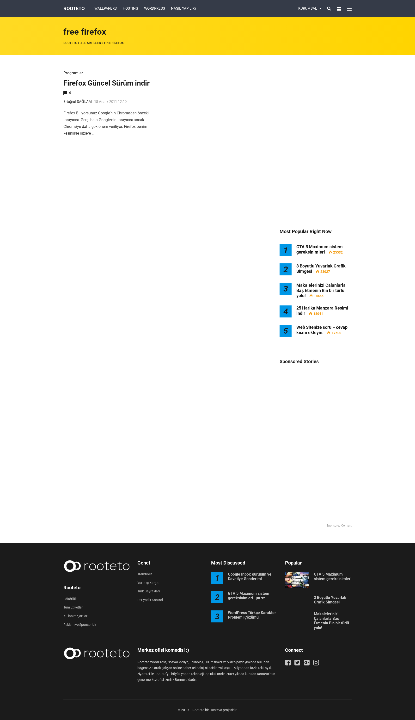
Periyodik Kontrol (150, 600)
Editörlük (70, 599)
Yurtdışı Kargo (148, 583)
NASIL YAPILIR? (183, 8)
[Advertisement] (316, 142)
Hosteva (216, 710)
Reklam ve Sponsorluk (79, 625)
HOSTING (130, 8)
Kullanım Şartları (75, 616)
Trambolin (144, 574)
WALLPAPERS (105, 8)
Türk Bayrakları (148, 591)
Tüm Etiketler (73, 607)
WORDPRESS (154, 8)
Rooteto (74, 8)
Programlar (73, 73)
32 (263, 598)
